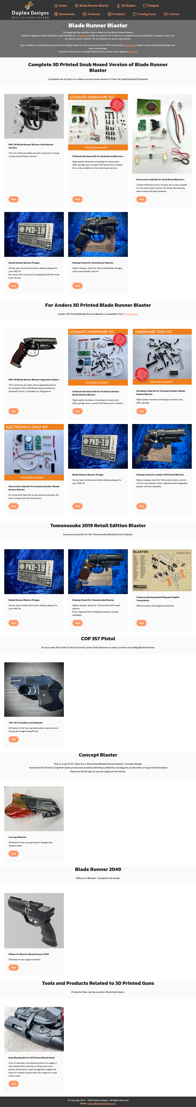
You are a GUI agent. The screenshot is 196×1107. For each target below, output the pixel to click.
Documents (67, 14)
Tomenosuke (129, 45)
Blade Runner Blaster (94, 5)
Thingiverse (83, 35)
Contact (174, 14)
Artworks (93, 14)
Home (63, 5)
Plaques (153, 5)
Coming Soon (147, 14)
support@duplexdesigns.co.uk (101, 1103)
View (13, 199)
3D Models (128, 5)
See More (133, 51)
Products (119, 14)
